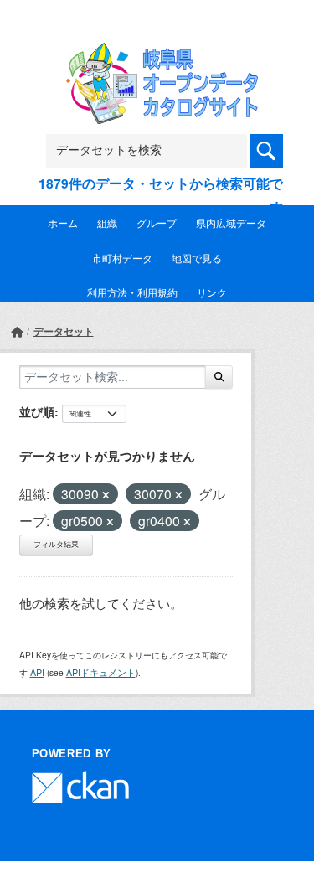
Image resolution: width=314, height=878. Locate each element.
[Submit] (219, 377)
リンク (212, 292)
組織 (107, 222)
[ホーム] (17, 331)
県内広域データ (231, 222)
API (37, 672)
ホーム (63, 222)
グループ (156, 222)
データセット (63, 330)
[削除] (106, 495)
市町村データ (122, 257)
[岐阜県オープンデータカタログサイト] (157, 53)
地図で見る (197, 257)
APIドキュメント (101, 672)
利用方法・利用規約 (132, 292)
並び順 (36, 411)
